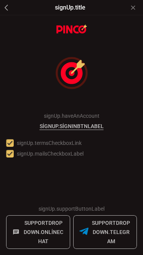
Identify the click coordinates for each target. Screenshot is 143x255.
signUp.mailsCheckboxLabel (50, 154)
